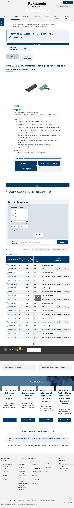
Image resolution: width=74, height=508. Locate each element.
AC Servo (62, 466)
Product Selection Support (49, 163)
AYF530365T (13, 273)
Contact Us (68, 2)
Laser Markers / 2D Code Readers (50, 466)
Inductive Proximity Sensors (24, 484)
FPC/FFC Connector (27, 26)
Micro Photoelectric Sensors (22, 471)
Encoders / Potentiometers (7, 472)
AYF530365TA (13, 276)
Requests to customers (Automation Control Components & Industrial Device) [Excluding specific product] (37, 439)
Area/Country (69, 502)
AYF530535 (12, 295)
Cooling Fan (6, 479)
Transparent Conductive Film (7, 476)
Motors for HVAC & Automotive (65, 469)
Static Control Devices (48, 462)
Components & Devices (48, 24)
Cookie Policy (29, 500)
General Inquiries (26, 169)
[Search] (47, 11)
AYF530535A (13, 299)
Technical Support (26, 163)
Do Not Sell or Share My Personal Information (46, 500)
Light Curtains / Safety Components (23, 477)
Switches (5, 469)
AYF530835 (12, 318)
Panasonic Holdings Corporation (10, 502)
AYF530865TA (13, 329)
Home (6, 16)
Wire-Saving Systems (35, 465)
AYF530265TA (13, 269)
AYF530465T (13, 288)
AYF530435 (12, 280)
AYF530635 (12, 303)
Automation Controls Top (32, 24)
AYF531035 (12, 333)
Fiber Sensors (23, 462)
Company (67, 16)
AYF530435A (13, 284)
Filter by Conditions (18, 202)
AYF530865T (13, 326)
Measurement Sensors (35, 482)
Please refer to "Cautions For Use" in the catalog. (27, 112)
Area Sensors (22, 481)
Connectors (16, 26)
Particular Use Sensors (23, 488)
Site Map (3, 500)
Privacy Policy (20, 500)
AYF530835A (13, 322)
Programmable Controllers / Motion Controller (36, 470)
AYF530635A (13, 307)
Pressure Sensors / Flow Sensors (37, 478)
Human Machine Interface (36, 474)
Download (26, 16)
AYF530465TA (13, 291)
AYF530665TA (13, 314)
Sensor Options (36, 462)
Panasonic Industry (18, 24)
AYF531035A (13, 337)
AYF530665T (13, 310)
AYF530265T (13, 265)
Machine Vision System (48, 470)
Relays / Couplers (7, 464)
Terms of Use (11, 500)
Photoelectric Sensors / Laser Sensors (23, 466)
